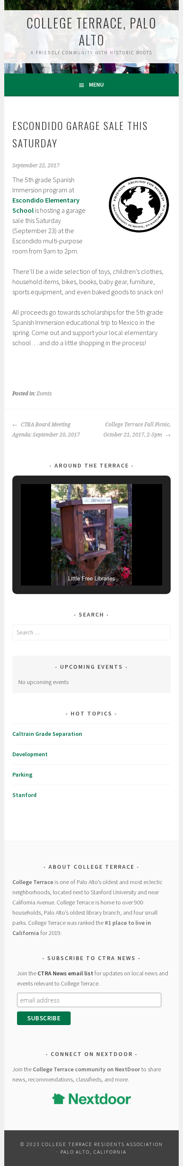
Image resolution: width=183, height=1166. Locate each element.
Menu (96, 84)
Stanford (24, 795)
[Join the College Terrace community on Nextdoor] (91, 1098)
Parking (22, 774)
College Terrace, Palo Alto (91, 31)
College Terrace (32, 882)
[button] (72, 562)
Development (30, 754)
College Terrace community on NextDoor (86, 1069)
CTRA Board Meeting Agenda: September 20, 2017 (46, 430)
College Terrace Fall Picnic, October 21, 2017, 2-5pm (136, 430)
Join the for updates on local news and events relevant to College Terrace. (92, 978)
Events (44, 394)
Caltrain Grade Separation (47, 734)
